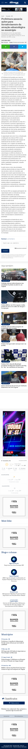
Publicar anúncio (15, 703)
